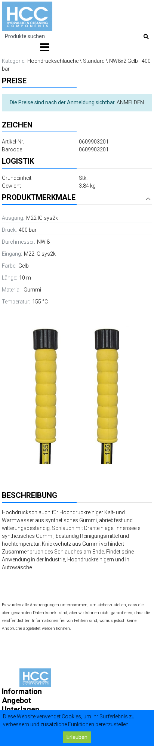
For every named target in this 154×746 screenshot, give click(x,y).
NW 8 (43, 242)
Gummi (32, 290)
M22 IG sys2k (42, 218)
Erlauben (77, 737)
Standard (94, 61)
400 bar (28, 230)
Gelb (23, 266)
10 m (25, 278)
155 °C (40, 302)
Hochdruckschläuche (52, 61)
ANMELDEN (130, 102)
